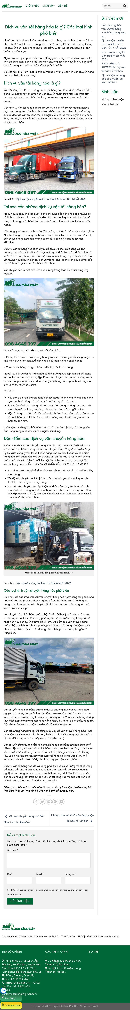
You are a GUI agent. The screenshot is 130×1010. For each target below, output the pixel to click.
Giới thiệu (32, 5)
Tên (9, 874)
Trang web (70, 874)
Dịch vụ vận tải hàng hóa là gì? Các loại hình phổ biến (113, 78)
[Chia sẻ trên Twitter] (42, 802)
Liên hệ (62, 5)
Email (40, 874)
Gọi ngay (10, 998)
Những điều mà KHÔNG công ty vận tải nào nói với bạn (113, 67)
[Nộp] (125, 6)
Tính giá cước (12, 1005)
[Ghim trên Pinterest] (55, 802)
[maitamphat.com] (12, 6)
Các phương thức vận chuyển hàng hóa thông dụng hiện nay (113, 30)
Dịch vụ (47, 5)
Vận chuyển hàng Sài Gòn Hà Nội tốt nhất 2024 (113, 55)
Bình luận (12, 849)
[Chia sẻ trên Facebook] (36, 802)
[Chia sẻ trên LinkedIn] (62, 802)
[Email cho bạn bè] (49, 802)
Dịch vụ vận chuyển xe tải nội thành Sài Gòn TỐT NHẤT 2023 (113, 44)
